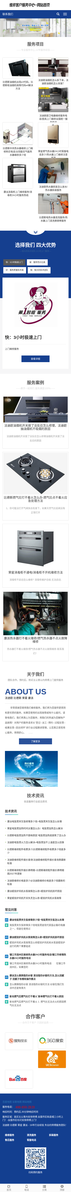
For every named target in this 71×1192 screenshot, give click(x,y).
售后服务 (9, 1140)
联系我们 (7, 14)
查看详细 (35, 358)
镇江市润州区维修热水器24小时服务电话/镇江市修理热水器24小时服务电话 (38, 956)
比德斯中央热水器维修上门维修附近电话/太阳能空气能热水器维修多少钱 (18, 151)
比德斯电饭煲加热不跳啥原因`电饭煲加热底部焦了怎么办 (36, 835)
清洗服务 (31, 1135)
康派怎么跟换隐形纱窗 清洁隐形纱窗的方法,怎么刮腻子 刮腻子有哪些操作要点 (37, 977)
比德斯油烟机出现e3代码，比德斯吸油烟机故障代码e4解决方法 (18, 85)
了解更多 (35, 741)
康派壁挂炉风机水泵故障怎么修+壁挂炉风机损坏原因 (34, 891)
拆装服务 (53, 1135)
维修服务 (9, 1135)
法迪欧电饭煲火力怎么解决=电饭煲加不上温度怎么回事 (35, 842)
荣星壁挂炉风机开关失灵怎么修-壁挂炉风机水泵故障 (34, 898)
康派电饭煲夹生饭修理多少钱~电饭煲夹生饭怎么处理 (34, 821)
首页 (9, 1190)
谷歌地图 (17, 1101)
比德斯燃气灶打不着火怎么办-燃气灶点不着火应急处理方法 (35, 499)
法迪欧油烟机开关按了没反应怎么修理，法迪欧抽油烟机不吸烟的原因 (35, 427)
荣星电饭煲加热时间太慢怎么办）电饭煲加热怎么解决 (35, 828)
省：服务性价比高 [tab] (37, 262)
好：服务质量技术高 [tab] (15, 270)
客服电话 (31, 1140)
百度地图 (7, 1101)
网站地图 (27, 1101)
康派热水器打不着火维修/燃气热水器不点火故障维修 (35, 640)
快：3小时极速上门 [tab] (14, 262)
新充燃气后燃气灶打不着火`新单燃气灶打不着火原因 (37, 996)
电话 (26, 1190)
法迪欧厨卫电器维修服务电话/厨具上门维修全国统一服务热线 (53, 119)
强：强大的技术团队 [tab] (39, 270)
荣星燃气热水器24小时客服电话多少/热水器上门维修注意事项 (53, 154)
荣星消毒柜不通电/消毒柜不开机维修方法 (35, 572)
